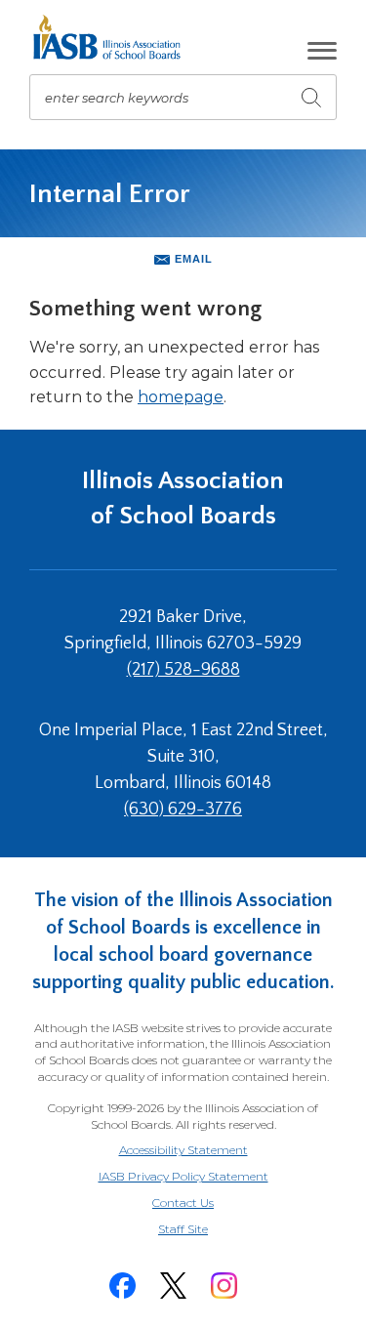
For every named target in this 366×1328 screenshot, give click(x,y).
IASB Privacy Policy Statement (183, 1176)
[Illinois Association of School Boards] (113, 37)
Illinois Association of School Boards (183, 498)
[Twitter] (173, 1285)
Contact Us (183, 1202)
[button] (322, 51)
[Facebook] (123, 1285)
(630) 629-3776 (183, 809)
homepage (181, 397)
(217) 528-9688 (183, 670)
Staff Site (207, 1230)
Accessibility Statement (183, 1149)
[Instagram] (224, 1285)
